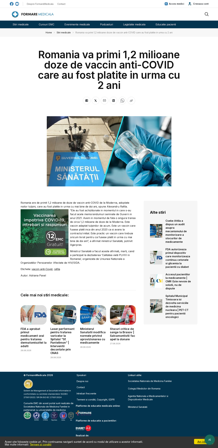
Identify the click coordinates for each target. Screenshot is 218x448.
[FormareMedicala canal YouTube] (17, 4)
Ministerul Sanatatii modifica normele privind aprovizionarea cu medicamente (92, 335)
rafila (57, 269)
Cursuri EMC (46, 24)
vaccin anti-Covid (42, 269)
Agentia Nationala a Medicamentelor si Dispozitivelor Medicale (148, 398)
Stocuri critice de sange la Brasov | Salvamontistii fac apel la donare (122, 334)
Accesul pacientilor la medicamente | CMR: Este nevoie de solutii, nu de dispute (178, 281)
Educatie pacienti (166, 24)
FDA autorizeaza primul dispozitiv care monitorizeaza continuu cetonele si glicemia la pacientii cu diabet (177, 258)
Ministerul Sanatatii (137, 407)
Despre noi (82, 381)
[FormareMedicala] (33, 14)
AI (209, 439)
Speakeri (81, 375)
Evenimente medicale (77, 24)
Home (49, 32)
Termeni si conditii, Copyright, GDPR (96, 399)
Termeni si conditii (40, 444)
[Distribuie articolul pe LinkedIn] (113, 100)
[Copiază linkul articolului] (131, 100)
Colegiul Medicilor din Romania (144, 388)
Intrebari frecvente (86, 393)
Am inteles (203, 442)
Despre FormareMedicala (40, 4)
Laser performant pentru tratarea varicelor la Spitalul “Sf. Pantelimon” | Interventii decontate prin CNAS (62, 341)
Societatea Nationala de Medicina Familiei (45, 406)
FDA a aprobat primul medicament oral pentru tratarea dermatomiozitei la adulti (33, 337)
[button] (174, 4)
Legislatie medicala (134, 24)
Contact (61, 4)
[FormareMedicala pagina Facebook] (11, 4)
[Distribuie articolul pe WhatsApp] (122, 100)
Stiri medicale (21, 24)
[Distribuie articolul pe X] (95, 100)
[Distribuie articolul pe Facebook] (86, 100)
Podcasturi (106, 24)
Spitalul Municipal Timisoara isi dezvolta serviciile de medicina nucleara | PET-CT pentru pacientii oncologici (176, 306)
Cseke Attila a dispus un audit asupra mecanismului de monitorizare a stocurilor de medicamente (176, 231)
